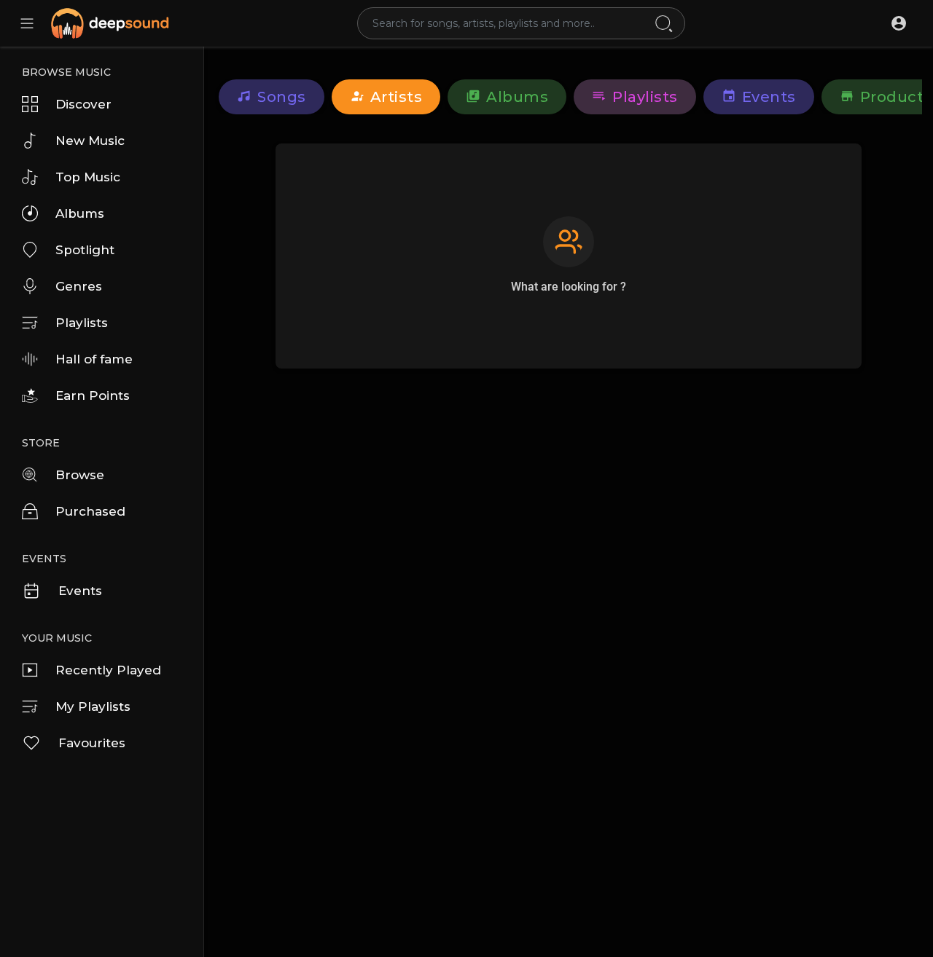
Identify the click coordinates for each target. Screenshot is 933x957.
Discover (83, 104)
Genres (78, 286)
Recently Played (108, 670)
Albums (79, 213)
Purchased (90, 511)
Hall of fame (94, 359)
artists (396, 97)
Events (80, 590)
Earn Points (92, 395)
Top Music (87, 177)
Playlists (81, 322)
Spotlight (84, 250)
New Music (90, 140)
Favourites (91, 743)
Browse (79, 475)
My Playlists (92, 706)
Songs (281, 97)
